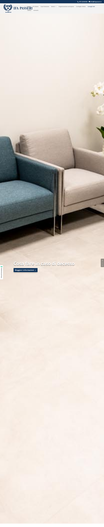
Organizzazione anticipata (66, 6)
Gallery (29, 10)
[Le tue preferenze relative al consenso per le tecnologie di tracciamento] (1, 272)
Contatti (35, 10)
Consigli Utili (91, 6)
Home (29, 6)
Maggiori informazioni (24, 270)
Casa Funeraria (45, 6)
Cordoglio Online (81, 6)
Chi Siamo (35, 6)
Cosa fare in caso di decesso (44, 263)
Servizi (53, 6)
